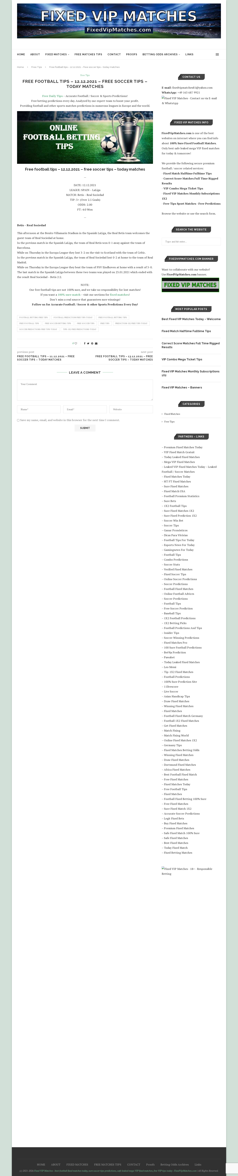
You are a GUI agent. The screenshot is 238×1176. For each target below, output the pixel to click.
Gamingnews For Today (179, 550)
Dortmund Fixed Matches (180, 765)
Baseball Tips (172, 613)
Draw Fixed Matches (176, 701)
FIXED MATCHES (56, 54)
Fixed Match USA (174, 491)
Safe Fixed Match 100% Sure (181, 833)
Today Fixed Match (176, 848)
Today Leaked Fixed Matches (182, 457)
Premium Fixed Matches (179, 828)
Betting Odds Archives (160, 54)
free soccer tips (85, 323)
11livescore (171, 686)
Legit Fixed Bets (174, 818)
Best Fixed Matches (176, 843)
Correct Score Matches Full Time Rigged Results (191, 345)
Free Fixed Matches (176, 779)
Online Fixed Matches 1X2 (180, 740)
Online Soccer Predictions (180, 579)
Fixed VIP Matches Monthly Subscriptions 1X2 (191, 373)
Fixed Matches (172, 413)
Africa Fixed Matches (177, 769)
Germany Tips (173, 745)
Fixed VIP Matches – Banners (182, 387)
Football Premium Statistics (181, 496)
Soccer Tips (171, 525)
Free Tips (36, 67)
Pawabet (169, 657)
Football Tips (172, 555)
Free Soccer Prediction (178, 608)
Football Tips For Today (179, 540)
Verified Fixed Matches (178, 569)
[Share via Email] (96, 343)
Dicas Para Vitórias (176, 535)
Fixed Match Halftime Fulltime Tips (186, 331)
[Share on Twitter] (88, 343)
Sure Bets (170, 501)
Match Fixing (172, 730)
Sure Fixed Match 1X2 (177, 809)
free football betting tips (112, 317)
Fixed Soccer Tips (175, 574)
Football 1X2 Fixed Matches (181, 721)
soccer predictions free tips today (38, 329)
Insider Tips (171, 633)
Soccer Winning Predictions (181, 638)
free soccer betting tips (58, 323)
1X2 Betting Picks (175, 623)
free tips (104, 323)
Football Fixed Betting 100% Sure (185, 799)
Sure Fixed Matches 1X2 (179, 511)
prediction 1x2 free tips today (131, 323)
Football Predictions (177, 677)
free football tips (29, 323)
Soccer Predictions (176, 584)
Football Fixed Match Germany (183, 716)
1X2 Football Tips (175, 506)
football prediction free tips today (73, 317)
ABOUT (35, 54)
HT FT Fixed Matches (177, 481)
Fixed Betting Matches (178, 853)
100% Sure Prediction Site (180, 682)
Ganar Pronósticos (175, 530)
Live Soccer (171, 691)
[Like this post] (78, 343)
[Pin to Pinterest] (92, 343)
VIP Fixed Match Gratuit (179, 452)
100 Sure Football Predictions (183, 647)
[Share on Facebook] (84, 343)
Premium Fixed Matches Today (183, 447)
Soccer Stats (172, 564)
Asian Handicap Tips (177, 696)
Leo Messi (170, 667)
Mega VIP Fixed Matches (179, 462)
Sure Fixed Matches (176, 486)
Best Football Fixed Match (180, 774)
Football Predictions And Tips (183, 628)
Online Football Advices (179, 594)
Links (189, 54)
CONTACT (114, 54)
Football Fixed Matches (178, 589)
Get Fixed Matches (175, 726)
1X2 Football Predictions (179, 618)
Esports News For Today (179, 545)
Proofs (131, 54)
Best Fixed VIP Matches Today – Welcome (191, 319)
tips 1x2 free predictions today (79, 329)
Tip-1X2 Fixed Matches (178, 672)
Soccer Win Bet (173, 520)
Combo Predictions (176, 559)
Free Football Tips (175, 789)
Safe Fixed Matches (176, 838)
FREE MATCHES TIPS (88, 54)
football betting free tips (33, 317)
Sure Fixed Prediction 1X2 (180, 516)
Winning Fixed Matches (178, 706)
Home (20, 67)
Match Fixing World (176, 735)
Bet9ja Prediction (175, 652)
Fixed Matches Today (177, 476)
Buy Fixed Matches (175, 823)
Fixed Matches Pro (175, 643)
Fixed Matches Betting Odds (181, 750)
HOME (21, 54)
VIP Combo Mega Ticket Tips (182, 359)
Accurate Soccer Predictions (182, 813)
